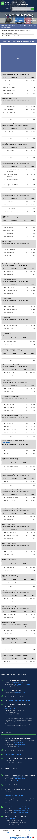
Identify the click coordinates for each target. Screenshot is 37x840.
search (8, 9)
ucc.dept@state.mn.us (20, 810)
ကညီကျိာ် (26, 22)
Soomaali (23, 19)
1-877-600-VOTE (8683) (21, 684)
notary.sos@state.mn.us (22, 812)
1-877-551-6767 (19, 779)
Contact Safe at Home (13, 754)
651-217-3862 (20, 692)
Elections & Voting (20, 15)
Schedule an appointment (14, 795)
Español (9, 19)
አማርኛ (19, 22)
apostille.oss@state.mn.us (24, 809)
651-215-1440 (18, 682)
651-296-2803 (18, 777)
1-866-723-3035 (19, 744)
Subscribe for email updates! (19, 837)
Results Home (23, 25)
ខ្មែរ (14, 22)
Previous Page (32, 25)
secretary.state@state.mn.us (19, 700)
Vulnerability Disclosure (16, 839)
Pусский (9, 20)
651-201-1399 (18, 742)
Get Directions (10, 708)
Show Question (6, 442)
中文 (15, 20)
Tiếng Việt (31, 19)
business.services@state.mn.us (20, 807)
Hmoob (16, 19)
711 (18, 686)
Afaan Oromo (31, 20)
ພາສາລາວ (22, 20)
